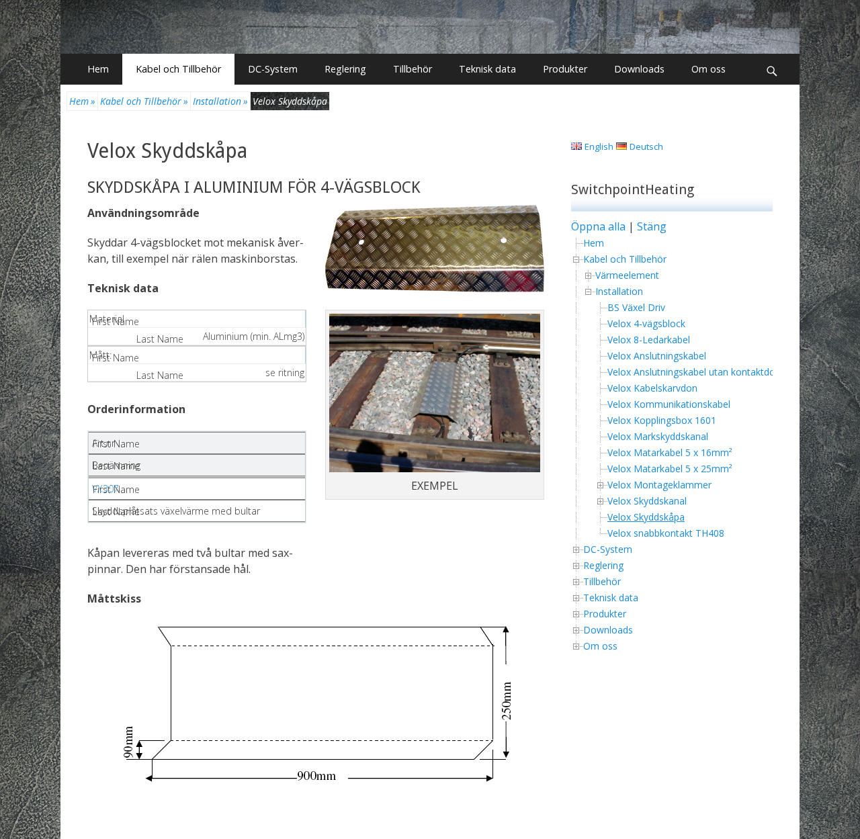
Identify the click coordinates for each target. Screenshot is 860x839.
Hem (98, 68)
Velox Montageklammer (659, 484)
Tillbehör (412, 68)
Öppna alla (598, 226)
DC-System (273, 68)
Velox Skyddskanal (647, 500)
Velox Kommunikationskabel (668, 404)
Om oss (708, 68)
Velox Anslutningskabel (656, 355)
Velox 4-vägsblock (646, 323)
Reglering (345, 68)
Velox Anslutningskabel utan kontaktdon (694, 371)
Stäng (651, 226)
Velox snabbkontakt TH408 (665, 533)
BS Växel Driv (636, 307)
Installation (220, 101)
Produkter (565, 68)
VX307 (105, 488)
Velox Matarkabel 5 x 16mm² (669, 452)
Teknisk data (487, 68)
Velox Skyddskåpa (167, 151)
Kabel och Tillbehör (178, 68)
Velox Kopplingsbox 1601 (661, 420)
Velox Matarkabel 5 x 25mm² (669, 468)
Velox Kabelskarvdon (652, 388)
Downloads (639, 68)
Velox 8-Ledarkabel (648, 339)
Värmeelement (627, 275)
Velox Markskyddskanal (657, 436)
